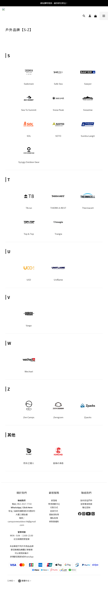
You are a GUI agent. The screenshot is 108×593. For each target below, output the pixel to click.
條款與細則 (54, 521)
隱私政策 (54, 518)
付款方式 (54, 507)
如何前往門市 (86, 500)
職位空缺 (86, 507)
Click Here (27, 507)
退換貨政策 (54, 514)
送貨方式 (54, 511)
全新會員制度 (86, 503)
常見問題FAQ (54, 503)
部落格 (54, 500)
